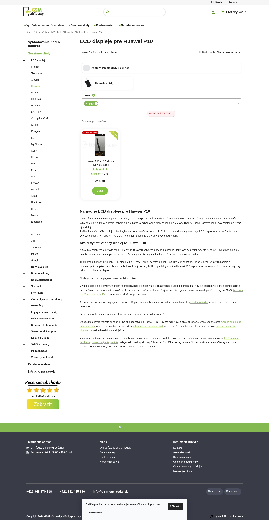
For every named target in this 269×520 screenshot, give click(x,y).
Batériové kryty (40, 273)
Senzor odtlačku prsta (44, 331)
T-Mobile (36, 247)
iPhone (35, 67)
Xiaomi (35, 79)
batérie (114, 342)
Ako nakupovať (181, 452)
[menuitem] (45, 25)
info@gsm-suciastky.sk (110, 491)
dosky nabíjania (100, 342)
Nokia (34, 157)
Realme (35, 105)
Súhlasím (175, 506)
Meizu (34, 215)
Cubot (34, 125)
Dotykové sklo (39, 267)
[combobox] (161, 103)
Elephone (36, 221)
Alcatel (35, 189)
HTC (33, 209)
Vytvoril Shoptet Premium (229, 516)
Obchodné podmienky (185, 461)
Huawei (35, 86)
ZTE (33, 241)
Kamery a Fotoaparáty (44, 325)
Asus (34, 196)
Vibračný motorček (42, 357)
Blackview (37, 202)
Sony (34, 150)
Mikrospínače (39, 351)
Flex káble (37, 292)
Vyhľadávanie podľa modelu (44, 44)
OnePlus (36, 112)
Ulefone (35, 234)
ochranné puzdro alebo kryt (148, 326)
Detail (100, 190)
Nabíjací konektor (41, 280)
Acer (33, 176)
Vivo (33, 163)
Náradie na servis (42, 371)
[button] (161, 68)
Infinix (34, 254)
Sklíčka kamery (40, 344)
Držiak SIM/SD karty (42, 318)
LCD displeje (231, 338)
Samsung (36, 73)
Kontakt (177, 447)
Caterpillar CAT (39, 118)
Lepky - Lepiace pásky (44, 312)
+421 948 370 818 (39, 491)
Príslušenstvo (39, 364)
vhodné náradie (199, 302)
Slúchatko (37, 286)
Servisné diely (39, 53)
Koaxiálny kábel (40, 338)
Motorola (36, 99)
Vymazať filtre (160, 113)
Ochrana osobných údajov (187, 466)
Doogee (35, 131)
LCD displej (38, 60)
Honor (34, 92)
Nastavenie (95, 512)
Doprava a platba (182, 457)
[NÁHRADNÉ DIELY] (100, 144)
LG (32, 138)
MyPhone (36, 144)
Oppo (34, 170)
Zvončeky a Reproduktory (46, 299)
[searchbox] (99, 104)
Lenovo (35, 183)
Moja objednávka (182, 471)
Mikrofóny (37, 305)
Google (35, 260)
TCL (33, 228)
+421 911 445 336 (72, 491)
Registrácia (234, 2)
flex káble (85, 342)
